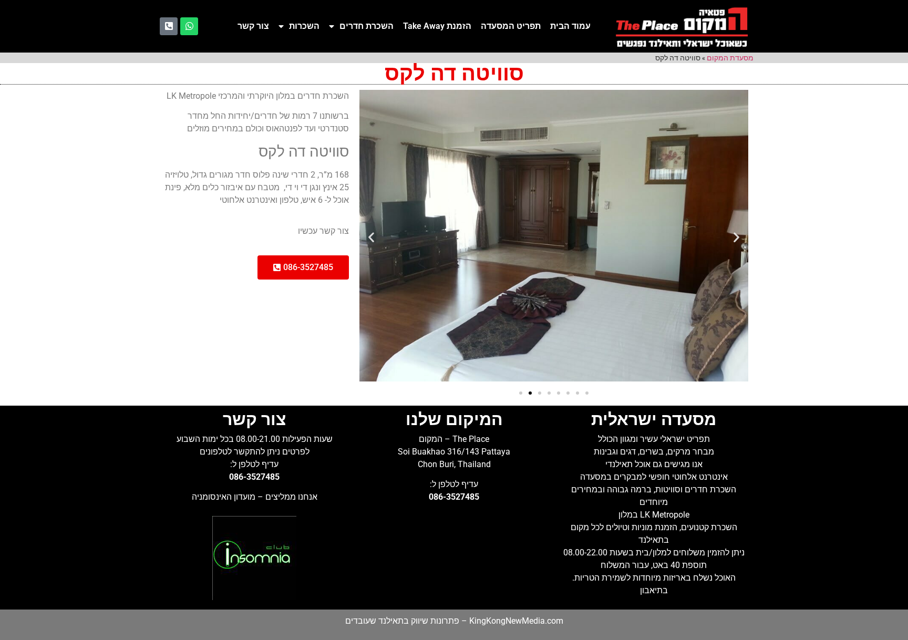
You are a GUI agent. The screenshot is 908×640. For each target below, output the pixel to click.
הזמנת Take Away (437, 26)
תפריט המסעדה (511, 26)
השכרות (304, 26)
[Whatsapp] (189, 26)
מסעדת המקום (730, 58)
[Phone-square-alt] (169, 26)
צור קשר (253, 26)
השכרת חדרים (366, 26)
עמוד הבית (570, 26)
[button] (371, 237)
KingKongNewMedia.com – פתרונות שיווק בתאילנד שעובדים (454, 621)
